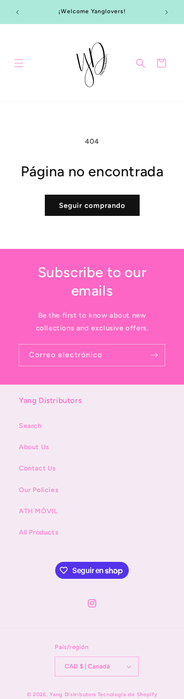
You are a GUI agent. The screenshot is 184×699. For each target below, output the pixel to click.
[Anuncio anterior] (17, 12)
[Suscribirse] (154, 355)
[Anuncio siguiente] (166, 12)
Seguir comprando (92, 205)
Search (30, 426)
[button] (18, 63)
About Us (34, 447)
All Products (39, 532)
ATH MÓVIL (38, 511)
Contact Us (37, 468)
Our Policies (39, 490)
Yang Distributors (73, 694)
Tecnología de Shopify (128, 694)
